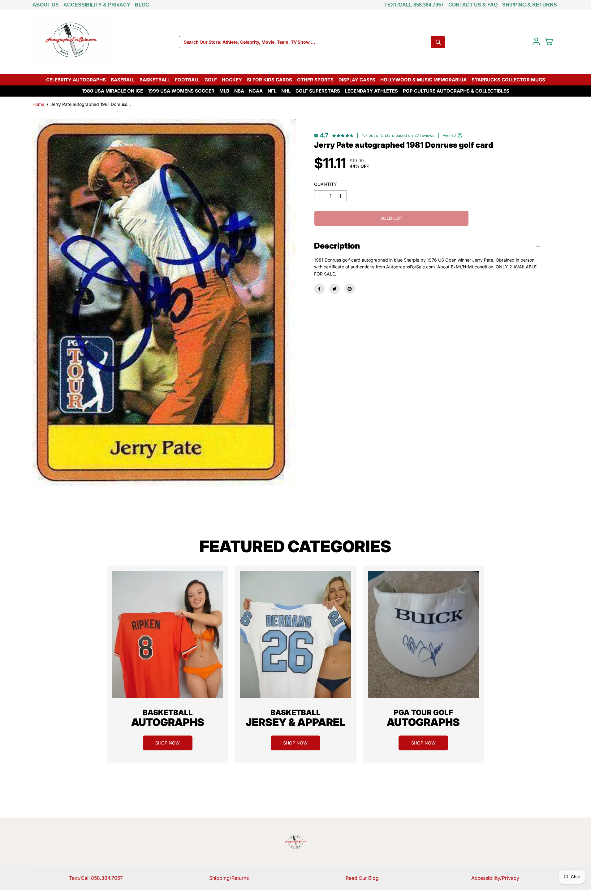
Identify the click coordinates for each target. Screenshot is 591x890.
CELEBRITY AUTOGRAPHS (76, 79)
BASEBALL (123, 79)
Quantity (325, 184)
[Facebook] (319, 289)
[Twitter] (334, 289)
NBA (239, 91)
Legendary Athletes (371, 91)
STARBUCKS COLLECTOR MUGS (508, 79)
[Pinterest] (349, 289)
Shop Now (167, 742)
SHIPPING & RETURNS (529, 4)
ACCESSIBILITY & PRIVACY (96, 4)
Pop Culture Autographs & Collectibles (456, 91)
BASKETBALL (155, 79)
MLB (224, 91)
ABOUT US (45, 4)
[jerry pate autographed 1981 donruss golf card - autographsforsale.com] (164, 303)
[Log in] (536, 41)
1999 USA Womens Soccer (181, 91)
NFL (272, 91)
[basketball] (167, 634)
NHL (286, 91)
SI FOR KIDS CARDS (269, 79)
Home (38, 104)
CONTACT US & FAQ (473, 4)
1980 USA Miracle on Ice (112, 91)
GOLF (211, 79)
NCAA (256, 91)
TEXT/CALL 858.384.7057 (414, 4)
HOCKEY (232, 79)
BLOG (142, 4)
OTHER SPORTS (315, 79)
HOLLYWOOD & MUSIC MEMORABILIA (423, 79)
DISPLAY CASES (357, 79)
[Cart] (548, 41)
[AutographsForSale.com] (71, 42)
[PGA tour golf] (423, 634)
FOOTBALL (187, 79)
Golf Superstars (318, 91)
